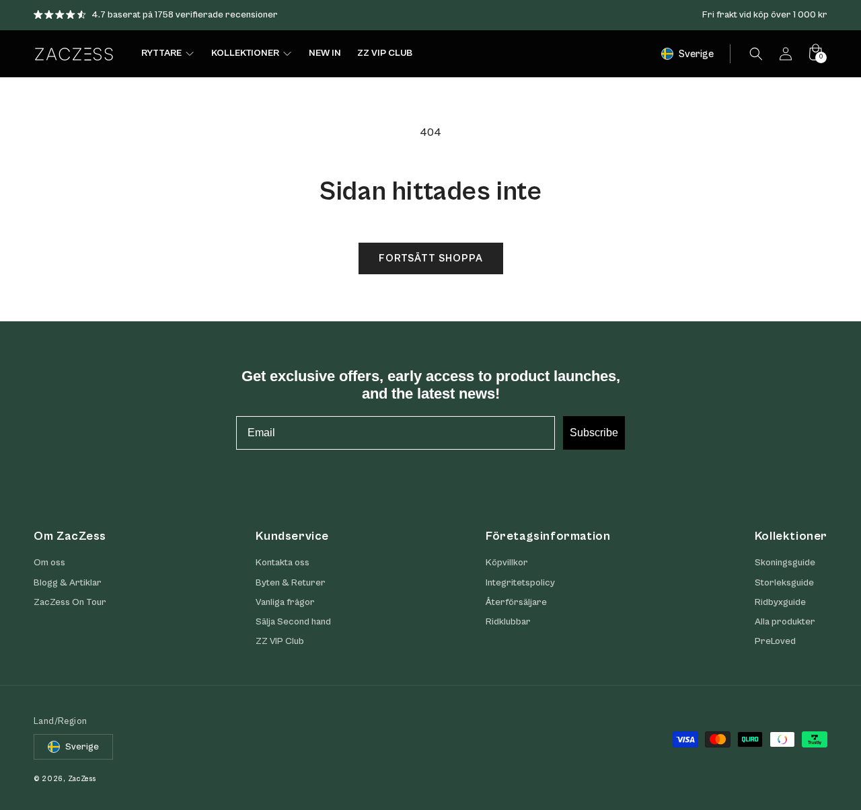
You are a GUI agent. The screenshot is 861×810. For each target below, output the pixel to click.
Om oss (49, 562)
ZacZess (82, 778)
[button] (756, 54)
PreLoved (775, 641)
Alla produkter (785, 621)
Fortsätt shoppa (431, 258)
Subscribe (594, 432)
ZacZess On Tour (70, 602)
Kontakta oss (282, 562)
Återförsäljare (516, 602)
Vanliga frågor (285, 602)
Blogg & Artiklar (68, 582)
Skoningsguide (785, 562)
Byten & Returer (291, 582)
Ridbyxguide (780, 602)
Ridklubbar (508, 621)
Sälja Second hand (293, 621)
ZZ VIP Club (280, 641)
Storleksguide (784, 582)
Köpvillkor (507, 562)
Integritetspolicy (520, 582)
